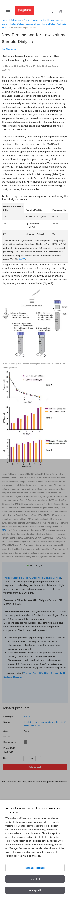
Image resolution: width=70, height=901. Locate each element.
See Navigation (9, 49)
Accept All (35, 890)
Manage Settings (35, 867)
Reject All (35, 879)
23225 (22, 259)
